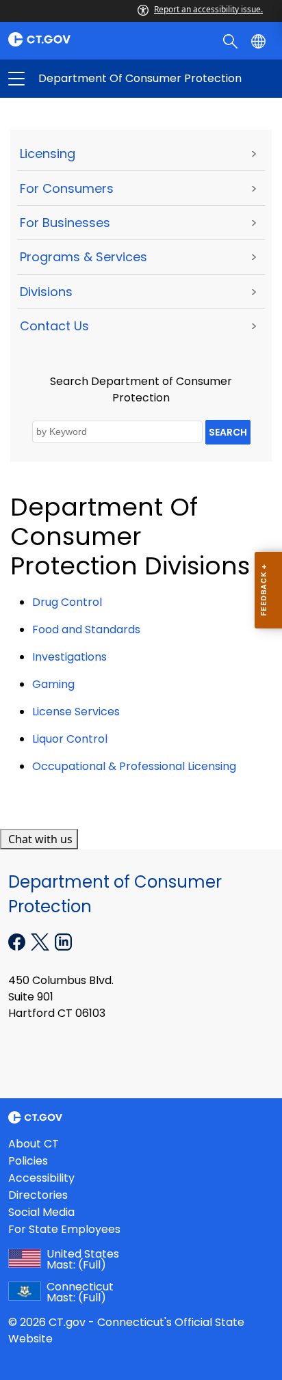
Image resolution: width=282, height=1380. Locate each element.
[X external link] (41, 940)
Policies (28, 1161)
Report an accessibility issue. (208, 9)
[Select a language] (259, 40)
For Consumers (67, 188)
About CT (33, 1144)
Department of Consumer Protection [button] (78, 78)
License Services (76, 711)
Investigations (69, 657)
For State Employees (64, 1229)
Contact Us (54, 325)
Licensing (47, 153)
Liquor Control (69, 739)
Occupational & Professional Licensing (134, 766)
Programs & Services (83, 256)
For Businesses (65, 222)
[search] (231, 40)
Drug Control (67, 602)
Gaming (53, 684)
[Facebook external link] (18, 940)
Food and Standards (86, 629)
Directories (38, 1195)
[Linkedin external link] (63, 940)
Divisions (46, 291)
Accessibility (41, 1178)
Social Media (41, 1212)
